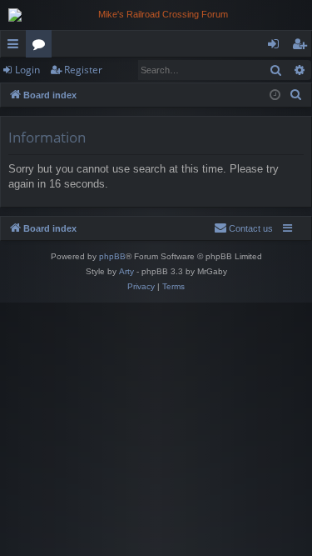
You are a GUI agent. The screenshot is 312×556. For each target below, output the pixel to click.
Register (83, 70)
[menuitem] (296, 95)
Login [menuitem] (276, 47)
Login (27, 70)
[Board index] (156, 15)
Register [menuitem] (303, 47)
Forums (42, 47)
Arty (126, 271)
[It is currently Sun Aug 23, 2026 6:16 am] (275, 95)
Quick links (16, 47)
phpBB (112, 256)
